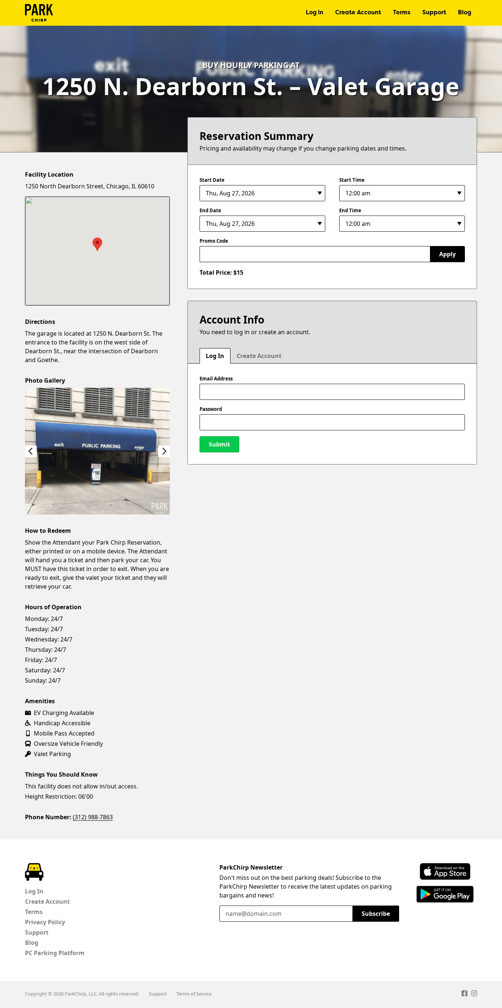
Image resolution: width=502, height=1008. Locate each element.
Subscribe (376, 914)
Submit (219, 444)
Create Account (358, 13)
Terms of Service (194, 993)
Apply (447, 254)
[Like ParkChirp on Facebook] (464, 994)
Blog (464, 13)
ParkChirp (39, 13)
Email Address (216, 378)
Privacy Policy (45, 922)
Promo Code (214, 241)
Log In (314, 13)
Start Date (212, 180)
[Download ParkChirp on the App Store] (445, 871)
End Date (210, 210)
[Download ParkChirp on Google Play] (445, 894)
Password (211, 409)
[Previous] (31, 451)
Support (434, 13)
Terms (401, 13)
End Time (350, 210)
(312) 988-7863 (93, 817)
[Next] (164, 451)
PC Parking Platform (55, 953)
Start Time (352, 180)
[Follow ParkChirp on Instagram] (474, 994)
